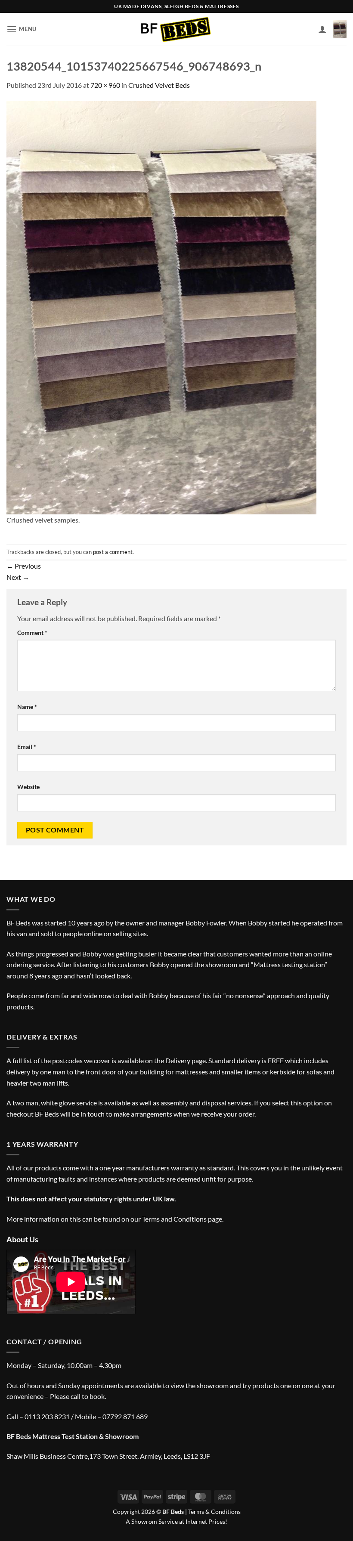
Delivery (177, 1060)
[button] (21, 29)
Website (28, 786)
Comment (32, 632)
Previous (23, 566)
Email (26, 746)
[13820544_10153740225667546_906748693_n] (161, 307)
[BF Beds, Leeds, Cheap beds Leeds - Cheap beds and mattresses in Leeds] (176, 29)
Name (27, 706)
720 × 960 (105, 85)
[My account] (322, 29)
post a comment (113, 551)
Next (17, 577)
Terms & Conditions (214, 1511)
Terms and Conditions (174, 1219)
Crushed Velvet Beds (159, 85)
